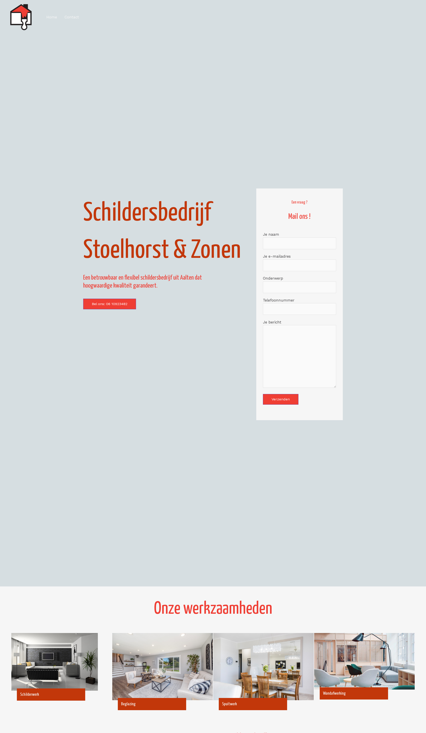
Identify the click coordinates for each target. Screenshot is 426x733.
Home (51, 17)
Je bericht (272, 322)
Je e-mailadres (277, 256)
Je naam (271, 234)
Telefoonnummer (278, 300)
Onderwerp (273, 278)
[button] (109, 304)
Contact (72, 17)
